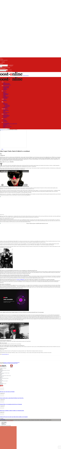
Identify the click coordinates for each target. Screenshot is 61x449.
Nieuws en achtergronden (6, 86)
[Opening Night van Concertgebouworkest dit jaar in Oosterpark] (2, 402)
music (2, 129)
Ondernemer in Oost (5, 114)
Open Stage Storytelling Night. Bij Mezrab (4, 378)
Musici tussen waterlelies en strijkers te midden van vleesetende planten (12, 410)
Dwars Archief (5, 120)
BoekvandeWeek (5, 107)
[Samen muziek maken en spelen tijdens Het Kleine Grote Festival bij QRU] (2, 396)
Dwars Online (5, 88)
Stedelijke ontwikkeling (6, 110)
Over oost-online (5, 124)
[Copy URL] (16, 358)
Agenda (4, 82)
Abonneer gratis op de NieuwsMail (7, 126)
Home (1, 129)
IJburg (4, 92)
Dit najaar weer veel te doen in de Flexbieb (7, 391)
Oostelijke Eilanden (5, 94)
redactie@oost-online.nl (10, 420)
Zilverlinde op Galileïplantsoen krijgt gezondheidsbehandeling (11, 362)
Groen (4, 111)
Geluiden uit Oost (5, 89)
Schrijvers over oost (7, 105)
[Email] (13, 358)
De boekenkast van (7, 106)
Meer (2, 122)
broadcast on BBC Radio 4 (21, 279)
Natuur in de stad (5, 109)
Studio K (1, 381)
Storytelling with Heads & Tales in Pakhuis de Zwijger (5, 375)
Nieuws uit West (4, 424)
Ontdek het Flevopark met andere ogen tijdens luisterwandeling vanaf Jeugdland (14, 416)
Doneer (4, 127)
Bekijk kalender (1, 384)
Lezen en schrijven (5, 104)
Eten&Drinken (5, 100)
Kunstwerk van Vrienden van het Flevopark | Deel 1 (11, 363)
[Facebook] (7, 358)
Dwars (2, 118)
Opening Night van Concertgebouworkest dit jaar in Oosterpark (11, 404)
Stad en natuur (3, 108)
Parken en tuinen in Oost (6, 112)
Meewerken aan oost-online (6, 125)
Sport (2, 101)
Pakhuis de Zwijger (2, 373)
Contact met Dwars (5, 121)
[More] (19, 358)
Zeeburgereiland (5, 98)
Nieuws (2, 85)
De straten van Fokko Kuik (6, 115)
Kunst (4, 102)
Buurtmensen (4, 91)
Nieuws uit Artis (5, 113)
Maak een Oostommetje (6, 116)
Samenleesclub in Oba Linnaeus (3, 383)
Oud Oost (4, 95)
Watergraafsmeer (5, 97)
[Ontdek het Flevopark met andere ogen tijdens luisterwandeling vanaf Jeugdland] (2, 415)
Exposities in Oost (5, 103)
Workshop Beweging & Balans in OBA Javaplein (5, 370)
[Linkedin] (10, 358)
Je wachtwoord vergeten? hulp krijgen (5, 67)
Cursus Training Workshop (6, 83)
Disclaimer (3, 423)
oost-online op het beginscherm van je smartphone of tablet (10, 123)
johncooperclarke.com (5, 354)
